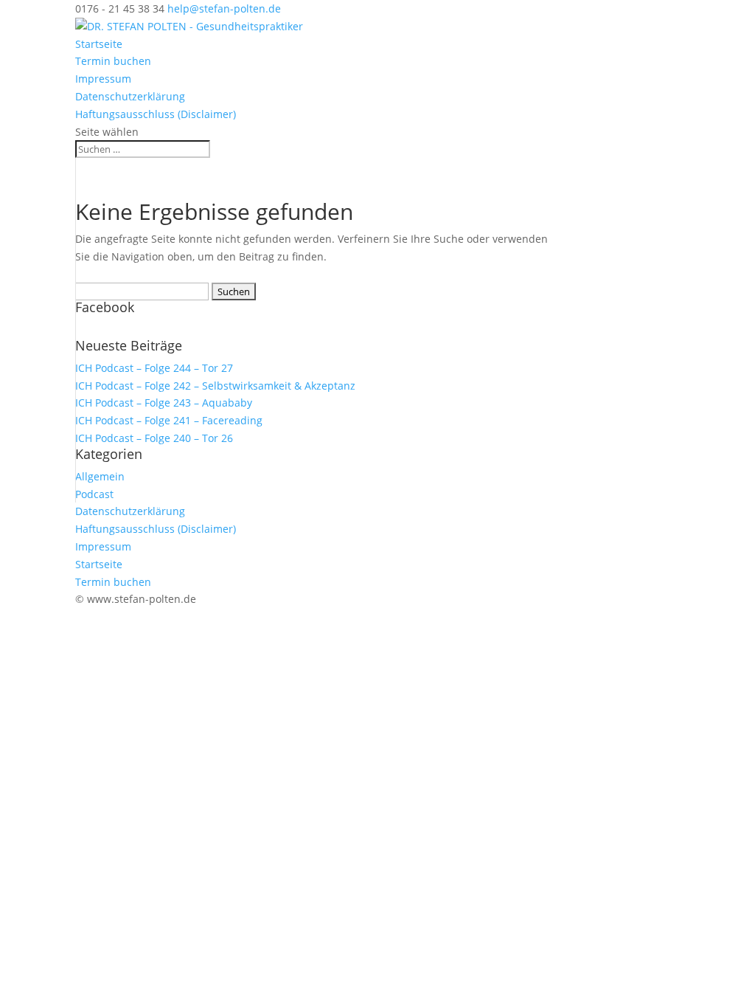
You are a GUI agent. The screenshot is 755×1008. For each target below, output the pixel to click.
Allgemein (100, 476)
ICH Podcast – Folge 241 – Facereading (168, 420)
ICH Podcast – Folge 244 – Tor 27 (154, 368)
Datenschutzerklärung (130, 96)
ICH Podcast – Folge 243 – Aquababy (163, 403)
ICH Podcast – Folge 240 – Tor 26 (154, 438)
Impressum (103, 79)
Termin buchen (113, 61)
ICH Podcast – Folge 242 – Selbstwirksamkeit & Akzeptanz (215, 386)
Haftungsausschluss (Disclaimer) (155, 114)
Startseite (98, 44)
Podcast (94, 494)
